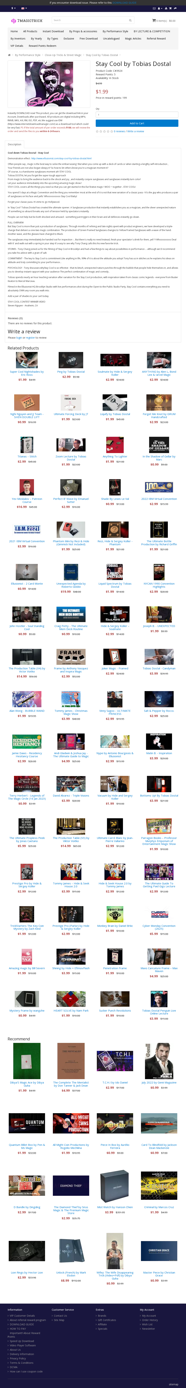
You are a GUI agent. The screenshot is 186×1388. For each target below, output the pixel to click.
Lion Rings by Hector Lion (27, 1272)
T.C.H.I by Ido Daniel (115, 1082)
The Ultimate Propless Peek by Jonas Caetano (27, 839)
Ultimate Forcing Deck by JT (71, 414)
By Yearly (36, 38)
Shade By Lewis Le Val (115, 499)
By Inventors (18, 38)
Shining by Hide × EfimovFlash (71, 968)
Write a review (135, 131)
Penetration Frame (115, 968)
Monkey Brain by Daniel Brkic (115, 926)
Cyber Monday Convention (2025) (159, 927)
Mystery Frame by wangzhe (27, 1010)
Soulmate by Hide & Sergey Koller (115, 373)
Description (14, 144)
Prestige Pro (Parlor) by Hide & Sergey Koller (70, 927)
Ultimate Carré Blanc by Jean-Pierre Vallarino (115, 839)
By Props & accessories (83, 31)
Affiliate (102, 1324)
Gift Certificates (107, 1320)
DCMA (13, 1367)
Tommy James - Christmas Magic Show (71, 712)
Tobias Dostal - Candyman (159, 668)
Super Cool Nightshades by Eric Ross (27, 373)
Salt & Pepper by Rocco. (159, 710)
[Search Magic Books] (130, 20)
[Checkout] (175, 8)
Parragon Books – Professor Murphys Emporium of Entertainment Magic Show (159, 841)
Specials (102, 1328)
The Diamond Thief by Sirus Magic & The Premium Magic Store (71, 1210)
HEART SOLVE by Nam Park (71, 1010)
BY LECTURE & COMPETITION (152, 31)
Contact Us (60, 1315)
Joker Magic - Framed (115, 668)
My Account (149, 1315)
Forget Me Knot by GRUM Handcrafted (159, 415)
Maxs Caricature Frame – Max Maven (159, 969)
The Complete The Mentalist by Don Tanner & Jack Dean (71, 1084)
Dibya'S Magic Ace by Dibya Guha (27, 1084)
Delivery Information (22, 1354)
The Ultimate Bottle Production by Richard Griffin (159, 542)
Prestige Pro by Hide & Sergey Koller (27, 884)
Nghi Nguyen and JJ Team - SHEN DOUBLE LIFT (27, 415)
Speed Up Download (22, 1341)
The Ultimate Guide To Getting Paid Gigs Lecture (159, 884)
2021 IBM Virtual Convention (27, 541)
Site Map (59, 1320)
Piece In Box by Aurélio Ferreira (115, 1146)
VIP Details (17, 45)
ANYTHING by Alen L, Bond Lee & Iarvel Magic (159, 373)
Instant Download (53, 31)
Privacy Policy (18, 1358)
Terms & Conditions (21, 1362)
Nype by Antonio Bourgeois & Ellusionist (115, 754)
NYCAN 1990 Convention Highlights (159, 585)
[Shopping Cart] (170, 8)
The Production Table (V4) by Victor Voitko (27, 669)
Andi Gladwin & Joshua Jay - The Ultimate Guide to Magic (71, 754)
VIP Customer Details (22, 1315)
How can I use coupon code (26, 1371)
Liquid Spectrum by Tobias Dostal (115, 585)
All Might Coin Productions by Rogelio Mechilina (71, 1146)
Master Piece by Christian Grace (159, 1274)
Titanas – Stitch (27, 456)
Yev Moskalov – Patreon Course (27, 500)
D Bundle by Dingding (27, 1207)
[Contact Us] (154, 8)
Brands (102, 1315)
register (30, 337)
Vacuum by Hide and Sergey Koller (115, 797)
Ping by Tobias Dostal (71, 371)
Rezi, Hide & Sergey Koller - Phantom (115, 542)
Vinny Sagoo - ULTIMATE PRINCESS (115, 712)
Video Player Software (23, 1345)
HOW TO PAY (18, 1328)
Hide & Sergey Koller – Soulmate (115, 627)
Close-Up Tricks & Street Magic (63, 55)
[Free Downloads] (166, 8)
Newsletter (148, 1328)
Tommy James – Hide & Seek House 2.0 (71, 884)
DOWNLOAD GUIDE (124, 2)
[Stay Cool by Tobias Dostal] (49, 84)
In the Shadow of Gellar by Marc (159, 458)
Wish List (147, 1324)
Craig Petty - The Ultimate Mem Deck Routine (71, 627)
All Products (30, 31)
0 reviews (119, 131)
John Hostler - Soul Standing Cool (27, 627)
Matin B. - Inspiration (159, 753)
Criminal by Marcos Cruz (159, 1207)
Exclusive (69, 38)
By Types (52, 38)
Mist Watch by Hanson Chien (115, 1207)
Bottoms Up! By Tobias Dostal (159, 795)
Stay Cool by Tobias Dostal (102, 55)
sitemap (173, 1384)
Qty (97, 108)
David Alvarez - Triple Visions (71, 795)
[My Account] (160, 8)
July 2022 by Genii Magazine (159, 1082)
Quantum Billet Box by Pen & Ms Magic (27, 1146)
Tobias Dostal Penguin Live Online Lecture (159, 1012)
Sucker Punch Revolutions (115, 1010)
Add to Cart (137, 123)
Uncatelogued (111, 38)
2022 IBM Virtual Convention (159, 499)
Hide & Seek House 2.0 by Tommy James (115, 884)
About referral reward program (28, 1320)
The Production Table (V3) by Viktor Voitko (71, 839)
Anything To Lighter (115, 456)
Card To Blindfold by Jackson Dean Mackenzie (159, 1146)
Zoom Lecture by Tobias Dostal (71, 458)
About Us (15, 1349)
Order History (150, 1320)
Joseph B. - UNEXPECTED (159, 626)
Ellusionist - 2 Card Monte (27, 583)
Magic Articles (133, 38)
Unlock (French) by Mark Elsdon (71, 1274)
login (19, 337)
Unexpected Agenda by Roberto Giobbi (71, 585)
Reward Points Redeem (42, 45)
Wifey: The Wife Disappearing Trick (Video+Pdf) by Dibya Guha (115, 1275)
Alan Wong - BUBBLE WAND (27, 710)
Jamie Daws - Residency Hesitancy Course (27, 754)
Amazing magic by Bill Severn (27, 968)
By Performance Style (115, 31)
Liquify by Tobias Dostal (115, 414)
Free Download (89, 38)
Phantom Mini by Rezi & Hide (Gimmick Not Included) (71, 542)
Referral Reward (156, 38)
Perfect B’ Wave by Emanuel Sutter (71, 500)
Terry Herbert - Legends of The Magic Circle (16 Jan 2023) (27, 797)
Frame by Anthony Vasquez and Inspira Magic (71, 669)
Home (14, 31)
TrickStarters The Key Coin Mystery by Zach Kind (27, 927)
